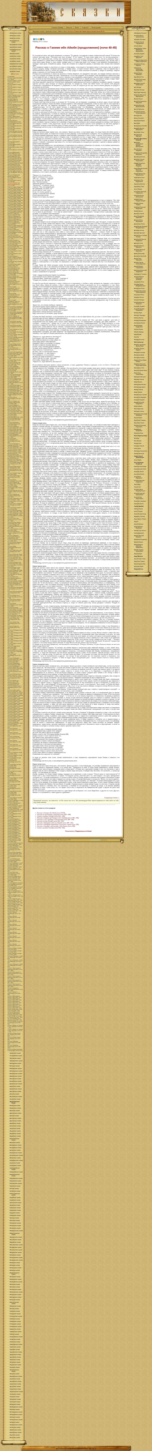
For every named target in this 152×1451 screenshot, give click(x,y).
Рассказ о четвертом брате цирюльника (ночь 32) (15, 163)
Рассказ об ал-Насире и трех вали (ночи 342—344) (14, 411)
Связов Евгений (139, 453)
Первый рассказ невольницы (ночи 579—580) (14, 762)
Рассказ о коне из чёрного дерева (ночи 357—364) (14, 449)
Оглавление (10, 76)
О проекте (85, 27)
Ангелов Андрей (139, 53)
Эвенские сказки (15, 1417)
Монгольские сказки (16, 1250)
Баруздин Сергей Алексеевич (139, 84)
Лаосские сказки (15, 1220)
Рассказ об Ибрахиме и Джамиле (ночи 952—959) (14, 1019)
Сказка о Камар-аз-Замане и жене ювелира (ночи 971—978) (15, 1031)
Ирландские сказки (15, 1145)
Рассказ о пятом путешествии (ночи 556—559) (14, 742)
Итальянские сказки (16, 1152)
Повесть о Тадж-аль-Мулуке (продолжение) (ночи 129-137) (13, 223)
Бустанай (137, 123)
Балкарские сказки (15, 1063)
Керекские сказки (15, 1186)
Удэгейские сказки (15, 1357)
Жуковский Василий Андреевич (140, 271)
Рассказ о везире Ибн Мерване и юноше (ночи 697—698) (14, 880)
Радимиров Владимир (138, 430)
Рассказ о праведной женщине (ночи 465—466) (14, 658)
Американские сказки (16, 63)
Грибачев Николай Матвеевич (140, 207)
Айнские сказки (14, 53)
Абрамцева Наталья (140, 33)
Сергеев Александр (140, 466)
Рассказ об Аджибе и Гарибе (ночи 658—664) (14, 833)
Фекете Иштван (138, 524)
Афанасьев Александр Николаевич (138, 69)
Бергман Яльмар (139, 89)
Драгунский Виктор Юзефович (140, 240)
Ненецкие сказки (15, 1265)
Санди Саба (137, 443)
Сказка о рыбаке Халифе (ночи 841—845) (14, 954)
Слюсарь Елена (139, 471)
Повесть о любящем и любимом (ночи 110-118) (14, 217)
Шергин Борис (138, 542)
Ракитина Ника (138, 433)
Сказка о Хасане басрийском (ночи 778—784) (14, 914)
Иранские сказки (15, 1142)
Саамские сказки (15, 1311)
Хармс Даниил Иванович (138, 527)
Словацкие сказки (15, 1324)
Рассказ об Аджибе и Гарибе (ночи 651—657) (14, 830)
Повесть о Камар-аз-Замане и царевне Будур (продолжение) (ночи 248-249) (14, 318)
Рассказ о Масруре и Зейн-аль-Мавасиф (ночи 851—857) (15, 961)
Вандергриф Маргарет (138, 135)
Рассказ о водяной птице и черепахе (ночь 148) (15, 246)
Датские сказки (14, 1115)
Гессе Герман (138, 189)
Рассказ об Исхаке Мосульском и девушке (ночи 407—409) (14, 578)
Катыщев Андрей (139, 306)
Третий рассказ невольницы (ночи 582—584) (14, 775)
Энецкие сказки (14, 1422)
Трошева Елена (139, 503)
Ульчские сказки (15, 1367)
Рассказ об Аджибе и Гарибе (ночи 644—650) (14, 827)
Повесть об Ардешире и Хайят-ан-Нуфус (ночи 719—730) (15, 892)
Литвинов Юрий (139, 355)
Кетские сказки (14, 1188)
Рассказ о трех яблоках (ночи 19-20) (14, 129)
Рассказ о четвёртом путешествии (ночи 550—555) (14, 738)
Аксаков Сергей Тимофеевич (139, 42)
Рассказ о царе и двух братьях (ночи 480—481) (14, 690)
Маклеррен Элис (139, 367)
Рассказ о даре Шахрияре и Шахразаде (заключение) (15, 1050)
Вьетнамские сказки (16, 1096)
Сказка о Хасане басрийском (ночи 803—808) (14, 929)
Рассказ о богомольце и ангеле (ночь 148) (14, 243)
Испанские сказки (15, 1150)
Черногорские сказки (16, 1391)
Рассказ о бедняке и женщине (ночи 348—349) (14, 427)
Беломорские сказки (16, 1071)
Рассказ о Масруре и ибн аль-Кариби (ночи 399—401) (14, 552)
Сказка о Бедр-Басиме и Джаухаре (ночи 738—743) (14, 899)
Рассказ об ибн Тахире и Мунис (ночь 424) (14, 613)
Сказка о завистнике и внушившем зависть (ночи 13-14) (15, 118)
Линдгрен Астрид (139, 352)
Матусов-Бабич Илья (140, 370)
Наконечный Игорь (140, 384)
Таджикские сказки (15, 1331)
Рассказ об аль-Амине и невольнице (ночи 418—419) (14, 601)
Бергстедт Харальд (140, 92)
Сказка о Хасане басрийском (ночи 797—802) (14, 925)
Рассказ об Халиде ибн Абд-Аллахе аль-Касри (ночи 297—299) (13, 364)
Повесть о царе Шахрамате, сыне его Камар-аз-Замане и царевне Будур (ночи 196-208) (14, 296)
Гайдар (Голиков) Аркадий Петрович (139, 165)
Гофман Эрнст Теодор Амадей (139, 200)
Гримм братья (138, 211)
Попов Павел (138, 417)
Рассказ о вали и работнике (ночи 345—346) (15, 416)
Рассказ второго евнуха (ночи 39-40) (14, 181)
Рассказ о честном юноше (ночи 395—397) (14, 540)
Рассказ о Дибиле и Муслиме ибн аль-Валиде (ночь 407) (14, 574)
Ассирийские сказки (16, 1055)
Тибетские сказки (15, 1341)
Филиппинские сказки (14, 1370)
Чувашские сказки (15, 1399)
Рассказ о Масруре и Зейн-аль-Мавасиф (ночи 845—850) (15, 957)
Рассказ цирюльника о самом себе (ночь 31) (13, 153)
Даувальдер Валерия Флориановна (140, 227)
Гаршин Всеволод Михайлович (139, 174)
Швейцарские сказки (16, 1407)
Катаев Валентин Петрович (139, 303)
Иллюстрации (96, 27)
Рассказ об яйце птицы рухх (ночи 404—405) (13, 568)
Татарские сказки (15, 1339)
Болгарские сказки (15, 1078)
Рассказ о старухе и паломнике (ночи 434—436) (14, 627)
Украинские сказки (15, 1364)
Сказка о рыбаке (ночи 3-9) (15, 95)
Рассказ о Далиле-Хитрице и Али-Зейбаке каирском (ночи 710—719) (15, 888)
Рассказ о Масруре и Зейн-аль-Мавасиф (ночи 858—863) (15, 965)
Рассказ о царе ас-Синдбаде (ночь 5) (12, 99)
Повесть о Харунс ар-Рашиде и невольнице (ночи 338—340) (13, 403)
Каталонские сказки (16, 1183)
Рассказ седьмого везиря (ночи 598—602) (14, 798)
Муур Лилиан (138, 382)
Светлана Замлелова (140, 451)
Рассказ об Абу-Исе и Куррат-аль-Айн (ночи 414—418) (14, 597)
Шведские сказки (15, 1404)
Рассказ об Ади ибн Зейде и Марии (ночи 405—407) (14, 571)
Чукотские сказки (15, 1401)
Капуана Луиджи (139, 300)
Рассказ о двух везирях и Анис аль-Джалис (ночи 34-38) (15, 172)
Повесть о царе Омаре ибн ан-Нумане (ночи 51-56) (15, 190)
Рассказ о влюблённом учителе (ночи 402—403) (14, 557)
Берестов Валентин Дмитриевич (140, 95)
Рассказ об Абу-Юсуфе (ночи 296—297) (14, 360)
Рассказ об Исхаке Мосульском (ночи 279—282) (14, 349)
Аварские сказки (15, 38)
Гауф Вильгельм (139, 177)
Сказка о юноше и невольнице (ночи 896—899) (14, 993)
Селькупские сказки (16, 1316)
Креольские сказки (15, 1202)
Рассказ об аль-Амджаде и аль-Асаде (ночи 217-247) (15, 307)
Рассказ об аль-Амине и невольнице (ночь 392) (14, 523)
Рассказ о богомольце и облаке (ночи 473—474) (14, 674)
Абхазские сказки (15, 35)
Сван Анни (137, 448)
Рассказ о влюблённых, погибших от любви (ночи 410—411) (14, 585)
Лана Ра (136, 337)
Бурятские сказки (15, 1086)
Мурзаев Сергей (139, 379)
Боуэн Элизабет (139, 118)
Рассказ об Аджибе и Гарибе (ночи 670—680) (14, 838)
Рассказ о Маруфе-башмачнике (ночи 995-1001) (14, 1047)
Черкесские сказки (15, 1389)
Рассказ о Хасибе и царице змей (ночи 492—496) (15, 698)
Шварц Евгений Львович (139, 536)
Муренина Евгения (140, 376)
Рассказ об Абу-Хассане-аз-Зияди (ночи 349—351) (14, 429)
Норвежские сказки (16, 1279)
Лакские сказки (14, 1218)
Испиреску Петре (139, 288)
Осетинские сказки (15, 1289)
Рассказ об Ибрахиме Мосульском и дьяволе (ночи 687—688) (14, 860)
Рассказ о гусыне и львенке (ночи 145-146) (14, 235)
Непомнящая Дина (139, 387)
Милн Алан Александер (138, 373)
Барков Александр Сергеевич (140, 80)
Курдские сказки (15, 1212)
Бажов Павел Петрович (138, 73)
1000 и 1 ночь (15, 74)
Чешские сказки (14, 1396)
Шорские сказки (15, 1409)
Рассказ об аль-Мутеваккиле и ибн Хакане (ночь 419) (14, 605)
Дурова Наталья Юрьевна (139, 246)
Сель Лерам (137, 460)
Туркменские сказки (16, 1352)
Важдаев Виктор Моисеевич (139, 129)
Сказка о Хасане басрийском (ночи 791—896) (14, 921)
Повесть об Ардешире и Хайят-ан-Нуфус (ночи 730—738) (15, 896)
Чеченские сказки (15, 1394)
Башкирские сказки (16, 1068)
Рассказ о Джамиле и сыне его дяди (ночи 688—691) (15, 863)
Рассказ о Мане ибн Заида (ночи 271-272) (14, 332)
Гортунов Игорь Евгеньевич (139, 196)
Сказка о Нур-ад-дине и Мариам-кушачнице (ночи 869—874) (14, 973)
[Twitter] (36, 39)
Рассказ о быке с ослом (14, 80)
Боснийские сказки (15, 1081)
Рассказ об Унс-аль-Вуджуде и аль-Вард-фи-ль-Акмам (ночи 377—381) (14, 460)
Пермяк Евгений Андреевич (139, 403)
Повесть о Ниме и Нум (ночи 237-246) (13, 310)
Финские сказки (14, 1373)
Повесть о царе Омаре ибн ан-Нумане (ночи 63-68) (15, 195)
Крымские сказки (15, 1205)
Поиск (77, 27)
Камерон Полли (139, 297)
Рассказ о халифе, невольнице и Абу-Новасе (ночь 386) (14, 488)
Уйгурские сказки (15, 1362)
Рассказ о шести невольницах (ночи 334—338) (14, 399)
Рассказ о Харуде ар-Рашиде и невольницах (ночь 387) (14, 496)
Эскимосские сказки (16, 1424)
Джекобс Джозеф (139, 233)
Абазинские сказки (15, 33)
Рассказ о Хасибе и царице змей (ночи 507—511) (15, 706)
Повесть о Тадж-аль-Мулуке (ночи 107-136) (13, 214)
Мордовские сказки (16, 1252)
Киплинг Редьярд (139, 315)
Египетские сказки (15, 1126)
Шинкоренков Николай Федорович (138, 546)
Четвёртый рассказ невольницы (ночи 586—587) (14, 782)
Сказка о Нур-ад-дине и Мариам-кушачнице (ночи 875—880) (14, 977)
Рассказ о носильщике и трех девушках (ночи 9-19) (15, 109)
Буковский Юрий (139, 120)
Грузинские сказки (15, 1108)
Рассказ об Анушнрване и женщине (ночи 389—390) (14, 511)
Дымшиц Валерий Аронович (139, 250)
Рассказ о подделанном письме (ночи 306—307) (14, 379)
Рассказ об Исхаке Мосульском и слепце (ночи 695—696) (13, 874)
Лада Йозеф (137, 334)
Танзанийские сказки (16, 1336)
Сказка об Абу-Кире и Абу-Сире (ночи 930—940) (14, 1010)
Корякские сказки (15, 1200)
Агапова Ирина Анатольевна (139, 36)
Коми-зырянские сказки (15, 1194)
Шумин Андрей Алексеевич (138, 550)
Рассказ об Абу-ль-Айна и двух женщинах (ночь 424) (14, 616)
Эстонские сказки (15, 1427)
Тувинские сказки (15, 1347)
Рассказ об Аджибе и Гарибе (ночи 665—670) (14, 835)
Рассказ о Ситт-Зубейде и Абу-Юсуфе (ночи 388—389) (14, 505)
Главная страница (57, 27)
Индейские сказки (15, 1133)
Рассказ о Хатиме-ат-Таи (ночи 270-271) (14, 330)
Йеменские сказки (15, 1157)
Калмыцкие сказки (15, 1165)
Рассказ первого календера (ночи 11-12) (14, 111)
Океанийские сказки (16, 1281)
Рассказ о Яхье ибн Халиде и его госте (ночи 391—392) (14, 520)
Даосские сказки (15, 1110)
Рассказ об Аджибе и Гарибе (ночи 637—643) (14, 825)
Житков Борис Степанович (138, 267)
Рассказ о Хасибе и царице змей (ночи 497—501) (15, 701)
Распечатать (69, 831)
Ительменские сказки (16, 1155)
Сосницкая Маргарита (138, 477)
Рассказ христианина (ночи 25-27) (13, 142)
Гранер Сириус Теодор (138, 204)
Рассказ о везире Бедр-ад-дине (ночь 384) (15, 473)
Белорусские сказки (16, 1073)
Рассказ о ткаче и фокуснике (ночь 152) (13, 267)
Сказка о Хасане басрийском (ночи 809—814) (14, 933)
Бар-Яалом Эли (139, 77)
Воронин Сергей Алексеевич (139, 160)
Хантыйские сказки (15, 1381)
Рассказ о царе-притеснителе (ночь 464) (14, 649)
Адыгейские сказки (15, 47)
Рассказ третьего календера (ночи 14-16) (14, 121)
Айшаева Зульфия (139, 39)
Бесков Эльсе (138, 98)
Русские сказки (14, 1308)
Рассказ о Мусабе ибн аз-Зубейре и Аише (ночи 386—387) (14, 492)
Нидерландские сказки (14, 1273)
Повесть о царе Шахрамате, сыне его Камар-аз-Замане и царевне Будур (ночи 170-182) (14, 282)
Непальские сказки (15, 1267)
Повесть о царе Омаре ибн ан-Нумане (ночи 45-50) (15, 187)
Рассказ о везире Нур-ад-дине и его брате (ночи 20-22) (14, 132)
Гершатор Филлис (139, 184)
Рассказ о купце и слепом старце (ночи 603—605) (14, 806)
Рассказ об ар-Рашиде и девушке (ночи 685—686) (14, 853)
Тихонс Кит (137, 487)
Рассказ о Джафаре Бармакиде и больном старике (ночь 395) (13, 537)
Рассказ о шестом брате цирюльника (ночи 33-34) (14, 169)
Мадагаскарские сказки (15, 1234)
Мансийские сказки (15, 1239)
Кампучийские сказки (16, 1172)
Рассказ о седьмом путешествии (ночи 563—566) (14, 750)
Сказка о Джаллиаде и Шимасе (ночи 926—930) (14, 1007)
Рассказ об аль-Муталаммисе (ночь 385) (14, 480)
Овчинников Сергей (140, 394)
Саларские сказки (15, 1313)
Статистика (77, 1447)
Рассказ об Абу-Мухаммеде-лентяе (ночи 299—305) (14, 372)
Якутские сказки (15, 1435)
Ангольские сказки (15, 69)
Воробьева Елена (139, 156)
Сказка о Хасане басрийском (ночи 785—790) (14, 918)
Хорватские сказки (15, 1384)
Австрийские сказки (16, 44)
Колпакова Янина (139, 323)
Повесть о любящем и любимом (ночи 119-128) (14, 219)
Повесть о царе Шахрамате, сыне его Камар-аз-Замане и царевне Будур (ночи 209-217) (14, 302)
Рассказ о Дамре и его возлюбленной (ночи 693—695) (15, 870)
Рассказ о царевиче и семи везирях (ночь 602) (15, 801)
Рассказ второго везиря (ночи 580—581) (14, 765)
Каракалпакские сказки (15, 1175)
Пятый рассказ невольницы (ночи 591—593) (14, 788)
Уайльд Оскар (138, 508)
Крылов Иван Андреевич (138, 326)
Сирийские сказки (15, 1321)
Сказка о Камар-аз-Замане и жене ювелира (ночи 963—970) (15, 1027)
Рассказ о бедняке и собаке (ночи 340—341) (14, 406)
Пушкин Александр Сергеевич (140, 426)
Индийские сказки (15, 1136)
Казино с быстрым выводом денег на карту (95, 1447)
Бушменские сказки (16, 1088)
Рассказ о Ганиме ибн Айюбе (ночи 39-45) (13, 175)
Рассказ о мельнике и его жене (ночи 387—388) (14, 499)
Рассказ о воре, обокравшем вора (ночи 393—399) (14, 548)
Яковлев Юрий (138, 566)
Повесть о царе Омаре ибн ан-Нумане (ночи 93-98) (15, 209)
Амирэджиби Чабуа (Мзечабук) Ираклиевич (140, 50)
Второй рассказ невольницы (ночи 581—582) (14, 768)
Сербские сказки (15, 1318)
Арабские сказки (15, 71)
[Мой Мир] (41, 39)
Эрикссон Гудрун (139, 561)
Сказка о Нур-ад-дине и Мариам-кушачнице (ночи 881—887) (14, 981)
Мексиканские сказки (16, 1244)
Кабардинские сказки (16, 1160)
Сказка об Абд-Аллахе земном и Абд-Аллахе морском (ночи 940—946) (14, 1013)
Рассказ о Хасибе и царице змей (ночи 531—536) (15, 720)
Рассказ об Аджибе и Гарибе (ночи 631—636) (14, 822)
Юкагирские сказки (15, 1432)
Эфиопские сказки (15, 1429)
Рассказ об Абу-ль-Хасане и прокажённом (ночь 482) (14, 693)
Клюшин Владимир (140, 320)
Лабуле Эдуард (138, 332)
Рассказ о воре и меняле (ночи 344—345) (14, 414)
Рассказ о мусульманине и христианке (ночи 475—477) (15, 678)
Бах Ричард (137, 87)
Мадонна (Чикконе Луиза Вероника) (140, 364)
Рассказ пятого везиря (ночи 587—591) (13, 785)
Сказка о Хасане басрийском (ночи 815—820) (14, 937)
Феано (136, 521)
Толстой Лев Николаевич (138, 498)
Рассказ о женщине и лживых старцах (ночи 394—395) (14, 533)
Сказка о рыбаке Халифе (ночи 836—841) (14, 951)
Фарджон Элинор (139, 516)
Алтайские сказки (15, 61)
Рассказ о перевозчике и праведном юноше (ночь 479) (14, 687)
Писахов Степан (139, 411)
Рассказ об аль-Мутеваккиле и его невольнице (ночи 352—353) (14, 440)
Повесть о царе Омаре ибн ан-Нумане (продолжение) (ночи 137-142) (15, 227)
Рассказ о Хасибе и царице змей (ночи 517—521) (15, 712)
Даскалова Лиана (139, 224)
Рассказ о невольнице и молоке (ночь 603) (14, 803)
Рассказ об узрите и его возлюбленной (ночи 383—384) (15, 470)
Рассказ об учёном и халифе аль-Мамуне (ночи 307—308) (15, 383)
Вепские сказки (14, 1094)
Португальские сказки (14, 1303)
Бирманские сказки (16, 1076)
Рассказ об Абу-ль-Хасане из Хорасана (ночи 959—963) (14, 1023)
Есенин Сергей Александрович (140, 263)
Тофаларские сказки (16, 1344)
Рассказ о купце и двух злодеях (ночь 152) (14, 264)
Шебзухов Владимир (140, 539)
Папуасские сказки (15, 1294)
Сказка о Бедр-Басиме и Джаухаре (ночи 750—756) (14, 905)
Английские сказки (15, 66)
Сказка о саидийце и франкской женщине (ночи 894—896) (14, 989)
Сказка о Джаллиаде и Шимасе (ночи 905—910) (14, 999)
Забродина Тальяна (140, 274)
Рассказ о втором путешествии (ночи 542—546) (14, 730)
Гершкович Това (139, 186)
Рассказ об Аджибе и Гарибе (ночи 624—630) (14, 819)
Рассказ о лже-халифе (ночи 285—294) (13, 355)
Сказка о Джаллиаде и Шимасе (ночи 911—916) (14, 1002)
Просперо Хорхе (139, 422)
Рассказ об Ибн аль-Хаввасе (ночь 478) (13, 681)
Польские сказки (15, 1299)
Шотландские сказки (16, 1412)
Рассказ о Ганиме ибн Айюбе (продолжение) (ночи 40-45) (13, 184)
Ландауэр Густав (139, 339)
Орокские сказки (15, 1284)
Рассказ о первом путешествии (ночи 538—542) (14, 726)
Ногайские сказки (15, 1276)
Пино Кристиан (138, 408)
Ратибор (136, 438)
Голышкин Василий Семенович (140, 192)
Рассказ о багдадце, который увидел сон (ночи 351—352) (14, 436)
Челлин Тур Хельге (140, 530)
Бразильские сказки (16, 1083)
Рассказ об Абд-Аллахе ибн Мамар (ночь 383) (14, 467)
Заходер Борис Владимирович (139, 285)
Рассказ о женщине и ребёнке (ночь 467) (13, 661)
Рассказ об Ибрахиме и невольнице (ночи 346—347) (14, 420)
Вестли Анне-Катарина (138, 149)
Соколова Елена (139, 474)
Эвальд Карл (138, 553)
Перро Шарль (138, 406)
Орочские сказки (15, 1287)
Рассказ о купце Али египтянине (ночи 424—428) (14, 619)
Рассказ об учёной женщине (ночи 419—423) (14, 608)
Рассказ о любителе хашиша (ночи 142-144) (14, 230)
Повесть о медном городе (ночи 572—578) (14, 755)
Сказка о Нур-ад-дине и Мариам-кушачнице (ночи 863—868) (14, 969)
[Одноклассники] (39, 39)
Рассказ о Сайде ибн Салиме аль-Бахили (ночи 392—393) (14, 526)
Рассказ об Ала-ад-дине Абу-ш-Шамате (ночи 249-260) (14, 323)
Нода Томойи (138, 392)
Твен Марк (137, 484)
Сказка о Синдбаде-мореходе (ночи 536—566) (14, 722)
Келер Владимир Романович (139, 309)
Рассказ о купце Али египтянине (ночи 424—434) (14, 623)
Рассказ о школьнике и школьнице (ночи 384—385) (14, 477)
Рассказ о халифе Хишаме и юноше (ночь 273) (15, 338)
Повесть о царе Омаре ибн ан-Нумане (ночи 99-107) (15, 211)
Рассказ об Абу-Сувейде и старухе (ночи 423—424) (14, 610)
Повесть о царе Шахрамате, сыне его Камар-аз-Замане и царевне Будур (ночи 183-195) (14, 289)
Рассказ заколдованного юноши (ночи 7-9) (14, 106)
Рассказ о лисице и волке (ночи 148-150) (14, 249)
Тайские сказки (14, 1334)
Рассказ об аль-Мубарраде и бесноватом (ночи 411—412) (15, 589)
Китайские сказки (15, 1191)
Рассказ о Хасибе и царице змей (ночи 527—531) (15, 717)
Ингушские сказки (15, 1131)
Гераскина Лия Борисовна (138, 180)
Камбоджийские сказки (15, 1168)
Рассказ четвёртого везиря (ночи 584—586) (15, 778)
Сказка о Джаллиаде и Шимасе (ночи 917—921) (14, 1004)
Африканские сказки (16, 1060)
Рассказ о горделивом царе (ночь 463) (13, 646)
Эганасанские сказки (16, 1419)
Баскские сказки (15, 1066)
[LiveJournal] (43, 39)
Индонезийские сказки (14, 1139)
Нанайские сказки (15, 1255)
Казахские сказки (15, 1163)
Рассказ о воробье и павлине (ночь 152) (13, 270)
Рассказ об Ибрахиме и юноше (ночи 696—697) (14, 877)
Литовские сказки (15, 1228)
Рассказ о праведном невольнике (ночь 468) (13, 664)
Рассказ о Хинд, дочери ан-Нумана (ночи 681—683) (15, 843)
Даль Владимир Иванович (139, 216)
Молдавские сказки (16, 1247)
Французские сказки (16, 1376)
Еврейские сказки (15, 1123)
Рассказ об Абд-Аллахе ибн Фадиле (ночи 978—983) (14, 1035)
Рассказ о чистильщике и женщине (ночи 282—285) (14, 352)
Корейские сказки (15, 1197)
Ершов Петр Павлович (138, 259)
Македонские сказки (16, 1237)
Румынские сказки (15, 1306)
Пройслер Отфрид (140, 420)
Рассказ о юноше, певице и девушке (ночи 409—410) (15, 581)
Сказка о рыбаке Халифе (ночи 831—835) (14, 948)
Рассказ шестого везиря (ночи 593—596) (14, 791)
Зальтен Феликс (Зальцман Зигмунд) (139, 278)
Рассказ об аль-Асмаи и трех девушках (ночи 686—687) (15, 856)
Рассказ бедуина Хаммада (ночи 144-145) (15, 233)
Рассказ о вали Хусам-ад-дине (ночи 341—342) (14, 408)
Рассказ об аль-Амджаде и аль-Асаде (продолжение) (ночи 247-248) (15, 313)
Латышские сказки (15, 1223)
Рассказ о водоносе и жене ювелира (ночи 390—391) (15, 513)
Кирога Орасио (138, 317)
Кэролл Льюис (138, 329)
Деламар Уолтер (139, 230)
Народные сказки (38, 31)
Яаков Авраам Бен (140, 564)
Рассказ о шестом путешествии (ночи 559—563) (14, 746)
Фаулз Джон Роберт (140, 519)
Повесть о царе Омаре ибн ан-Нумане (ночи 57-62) (15, 193)
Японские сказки (15, 1437)
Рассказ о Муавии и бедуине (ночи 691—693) (14, 866)
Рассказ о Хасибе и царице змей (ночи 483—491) (15, 696)
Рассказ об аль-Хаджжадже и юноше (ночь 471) (15, 669)
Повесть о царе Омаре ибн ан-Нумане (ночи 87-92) (15, 206)
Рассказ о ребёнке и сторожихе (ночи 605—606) (15, 809)
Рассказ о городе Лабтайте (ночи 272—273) (15, 335)
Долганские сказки (15, 1118)
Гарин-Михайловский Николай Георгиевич (140, 170)
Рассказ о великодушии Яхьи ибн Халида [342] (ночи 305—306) (14, 376)
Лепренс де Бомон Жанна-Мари (140, 345)
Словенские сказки (15, 1326)
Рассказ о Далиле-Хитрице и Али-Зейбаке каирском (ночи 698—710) (15, 884)
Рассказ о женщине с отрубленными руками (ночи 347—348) (13, 424)
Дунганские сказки (15, 1120)
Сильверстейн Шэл (140, 469)
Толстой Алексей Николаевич (139, 494)
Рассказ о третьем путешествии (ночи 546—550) (14, 734)
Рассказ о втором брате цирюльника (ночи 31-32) (14, 158)
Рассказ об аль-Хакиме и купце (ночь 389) (14, 508)
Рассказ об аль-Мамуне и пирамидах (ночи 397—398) (14, 544)
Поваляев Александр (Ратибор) (140, 414)
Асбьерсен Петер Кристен (139, 64)
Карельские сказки (15, 1181)
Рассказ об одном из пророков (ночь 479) (13, 684)
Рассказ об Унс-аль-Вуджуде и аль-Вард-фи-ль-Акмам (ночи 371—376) (14, 456)
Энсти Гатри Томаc (140, 558)
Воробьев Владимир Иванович (140, 153)
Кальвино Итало (139, 294)
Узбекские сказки (15, 1359)
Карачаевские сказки (16, 1178)
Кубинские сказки (15, 1207)
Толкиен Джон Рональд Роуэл (139, 490)
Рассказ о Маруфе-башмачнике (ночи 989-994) (14, 1043)
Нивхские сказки (15, 1270)
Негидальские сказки (16, 1260)
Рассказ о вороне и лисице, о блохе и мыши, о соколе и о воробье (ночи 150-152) (15, 258)
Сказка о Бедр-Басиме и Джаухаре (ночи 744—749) (14, 902)
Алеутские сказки (15, 58)
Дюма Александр (139, 253)
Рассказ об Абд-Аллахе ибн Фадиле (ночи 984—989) (14, 1039)
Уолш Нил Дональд (140, 514)
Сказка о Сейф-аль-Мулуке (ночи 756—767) (14, 907)
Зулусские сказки (15, 1128)
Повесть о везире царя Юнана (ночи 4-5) (13, 97)
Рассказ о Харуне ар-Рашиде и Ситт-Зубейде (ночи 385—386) (14, 484)
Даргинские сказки (15, 1113)
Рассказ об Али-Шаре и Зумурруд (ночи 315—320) (15, 388)
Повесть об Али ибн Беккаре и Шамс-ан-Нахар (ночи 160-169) (14, 277)
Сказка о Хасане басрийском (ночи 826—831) (14, 945)
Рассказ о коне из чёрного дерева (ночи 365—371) (14, 452)
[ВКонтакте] (34, 39)
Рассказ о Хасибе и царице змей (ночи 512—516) (15, 709)
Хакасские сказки (15, 1378)
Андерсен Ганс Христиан (138, 57)
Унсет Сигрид (138, 511)
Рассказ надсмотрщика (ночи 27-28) (14, 145)
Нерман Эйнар (138, 389)
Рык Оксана (137, 440)
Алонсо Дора (138, 46)
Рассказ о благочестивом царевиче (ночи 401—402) (14, 555)
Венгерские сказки (15, 1091)
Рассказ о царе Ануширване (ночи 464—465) (14, 655)
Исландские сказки (15, 1147)
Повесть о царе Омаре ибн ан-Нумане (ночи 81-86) (15, 203)
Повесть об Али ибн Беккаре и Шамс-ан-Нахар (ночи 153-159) (14, 273)
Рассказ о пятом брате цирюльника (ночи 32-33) (14, 166)
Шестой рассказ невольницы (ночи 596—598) (14, 795)
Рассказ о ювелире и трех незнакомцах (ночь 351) (14, 432)
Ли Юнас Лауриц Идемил (139, 349)
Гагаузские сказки (15, 1099)
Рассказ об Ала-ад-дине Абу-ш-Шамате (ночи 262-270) (14, 327)
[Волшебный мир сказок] (76, 24)
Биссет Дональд (139, 109)
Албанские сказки (15, 56)
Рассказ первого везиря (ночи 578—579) (14, 758)
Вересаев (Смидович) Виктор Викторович (138, 144)
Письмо (60, 1447)
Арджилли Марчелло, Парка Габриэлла (140, 60)
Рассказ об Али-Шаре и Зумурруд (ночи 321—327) (15, 391)
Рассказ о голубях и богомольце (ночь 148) (13, 241)
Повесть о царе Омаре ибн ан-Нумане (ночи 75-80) (15, 201)
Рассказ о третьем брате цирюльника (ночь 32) (14, 161)
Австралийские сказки (14, 41)
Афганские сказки (15, 1058)
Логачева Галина (139, 357)
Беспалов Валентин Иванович (140, 102)
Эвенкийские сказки (16, 1414)
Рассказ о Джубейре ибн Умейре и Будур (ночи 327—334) (14, 395)
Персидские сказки (15, 1297)
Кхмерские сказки (15, 1215)
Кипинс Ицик (138, 312)
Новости (69, 27)
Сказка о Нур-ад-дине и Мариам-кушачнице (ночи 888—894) (14, 985)
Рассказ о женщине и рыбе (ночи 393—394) (15, 529)
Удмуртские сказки (15, 1354)
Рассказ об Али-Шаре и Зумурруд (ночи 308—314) (15, 386)
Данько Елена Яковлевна (138, 220)
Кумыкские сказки (15, 1210)
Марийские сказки (15, 1242)
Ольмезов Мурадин (140, 397)
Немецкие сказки (15, 1262)
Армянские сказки (15, 1053)
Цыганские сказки (15, 1386)
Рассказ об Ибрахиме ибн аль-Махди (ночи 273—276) (14, 341)
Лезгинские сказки (15, 1225)
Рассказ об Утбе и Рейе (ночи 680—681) (14, 841)
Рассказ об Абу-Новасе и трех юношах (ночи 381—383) (14, 464)
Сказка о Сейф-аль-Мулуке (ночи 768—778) (14, 910)
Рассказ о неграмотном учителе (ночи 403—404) (14, 563)
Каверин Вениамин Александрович (140, 291)
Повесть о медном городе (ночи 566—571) (14, 753)
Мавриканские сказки (16, 1230)
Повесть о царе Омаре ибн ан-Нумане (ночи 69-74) (15, 198)
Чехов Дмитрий (139, 533)
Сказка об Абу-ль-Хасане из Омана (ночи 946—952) (14, 1016)
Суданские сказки (15, 1329)
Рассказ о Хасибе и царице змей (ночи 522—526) (15, 714)
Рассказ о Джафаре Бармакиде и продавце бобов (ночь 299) (13, 368)
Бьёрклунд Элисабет (140, 125)
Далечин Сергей (139, 213)
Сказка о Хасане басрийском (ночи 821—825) (14, 941)
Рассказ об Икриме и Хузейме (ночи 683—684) (14, 846)
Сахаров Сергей (139, 446)
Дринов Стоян (138, 243)
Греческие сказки (15, 1105)
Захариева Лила (139, 282)
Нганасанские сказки (16, 1257)
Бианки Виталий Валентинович (139, 106)
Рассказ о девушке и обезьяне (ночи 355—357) (14, 447)
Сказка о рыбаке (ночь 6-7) (15, 104)
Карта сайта (68, 1447)
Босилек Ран (138, 115)
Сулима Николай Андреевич (139, 481)
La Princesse (43, 839)
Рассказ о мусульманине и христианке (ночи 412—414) (15, 593)
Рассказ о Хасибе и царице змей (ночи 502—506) (15, 704)
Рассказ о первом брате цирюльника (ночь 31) (14, 155)
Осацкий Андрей (139, 399)
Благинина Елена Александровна (140, 112)
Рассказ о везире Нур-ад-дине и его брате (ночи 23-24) (14, 136)
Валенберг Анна (139, 132)
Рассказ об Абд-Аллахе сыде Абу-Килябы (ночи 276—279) (14, 345)
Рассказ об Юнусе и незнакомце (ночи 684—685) (14, 850)
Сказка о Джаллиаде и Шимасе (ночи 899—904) (14, 996)
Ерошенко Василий (140, 256)
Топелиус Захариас (140, 501)
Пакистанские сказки (16, 1292)
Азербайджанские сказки (15, 50)
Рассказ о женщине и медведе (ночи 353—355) (14, 444)
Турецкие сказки (15, 1349)
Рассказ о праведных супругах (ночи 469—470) (14, 666)
